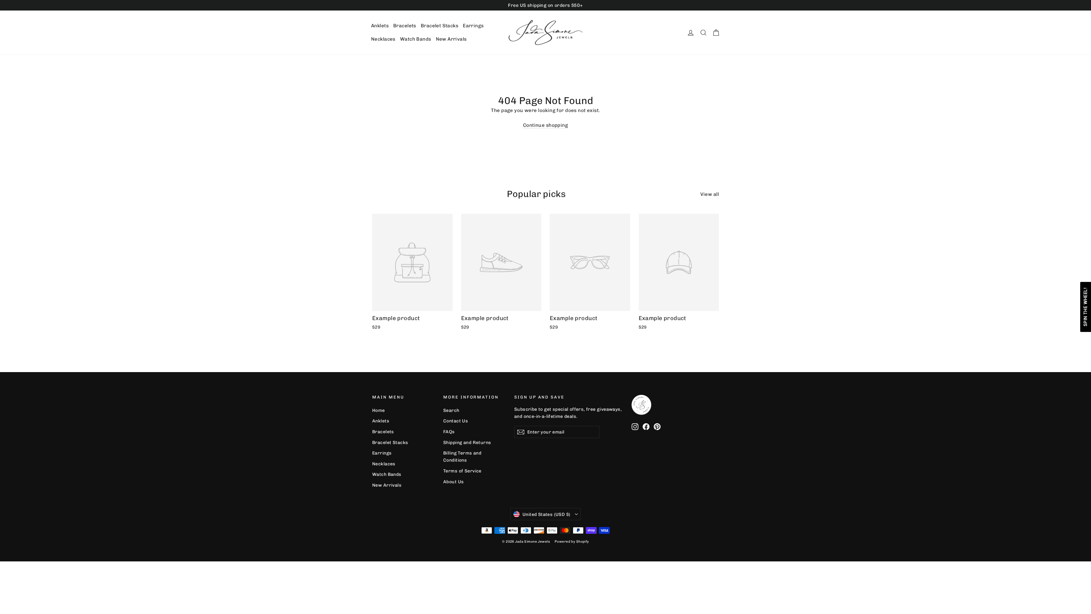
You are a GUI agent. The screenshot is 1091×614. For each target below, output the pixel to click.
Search (451, 410)
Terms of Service (462, 471)
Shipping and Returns (467, 442)
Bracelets (404, 25)
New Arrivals (451, 39)
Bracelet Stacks (439, 25)
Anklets (380, 25)
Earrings (473, 25)
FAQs (449, 431)
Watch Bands (415, 39)
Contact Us (455, 421)
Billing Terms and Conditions (462, 456)
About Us (453, 481)
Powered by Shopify (572, 542)
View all (709, 194)
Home (378, 410)
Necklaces (383, 39)
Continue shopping (545, 125)
